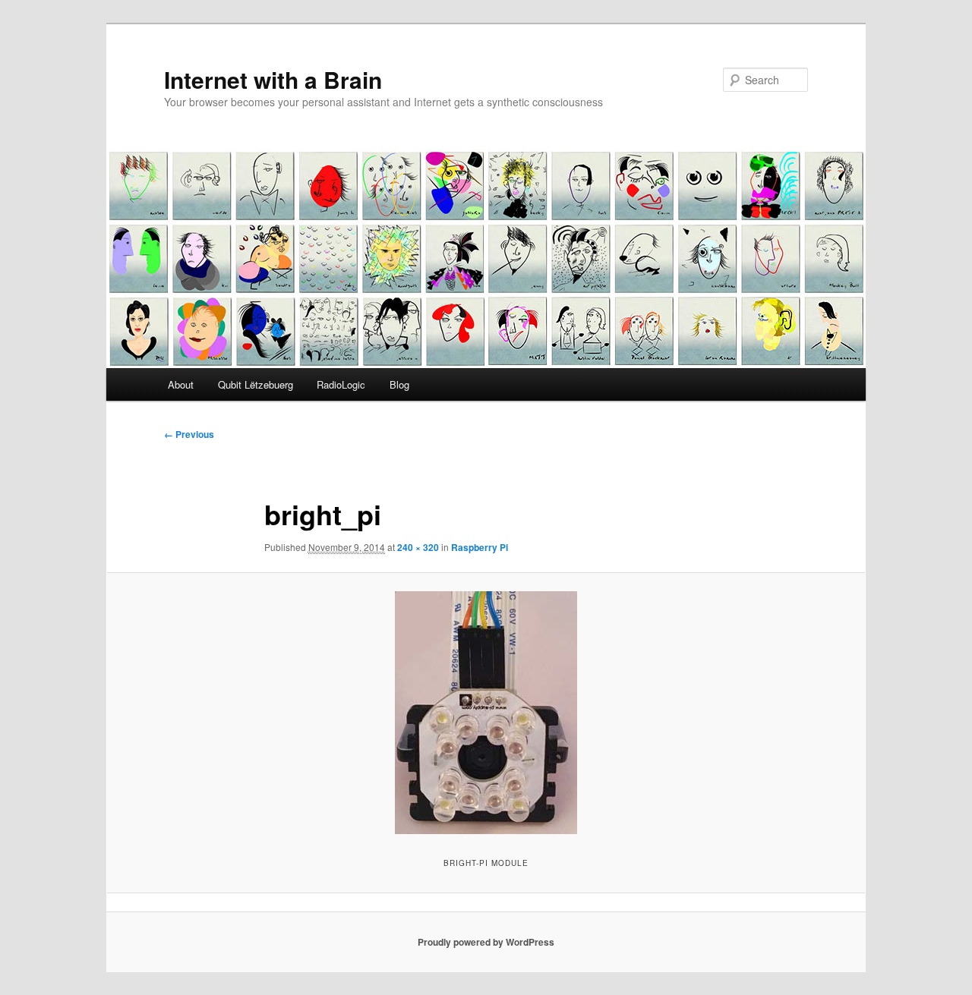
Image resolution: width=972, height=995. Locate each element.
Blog (399, 384)
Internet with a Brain (273, 79)
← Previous (189, 434)
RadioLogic (341, 384)
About (181, 384)
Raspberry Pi (479, 547)
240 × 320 (418, 547)
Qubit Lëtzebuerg (255, 384)
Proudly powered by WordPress (486, 942)
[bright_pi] (486, 712)
